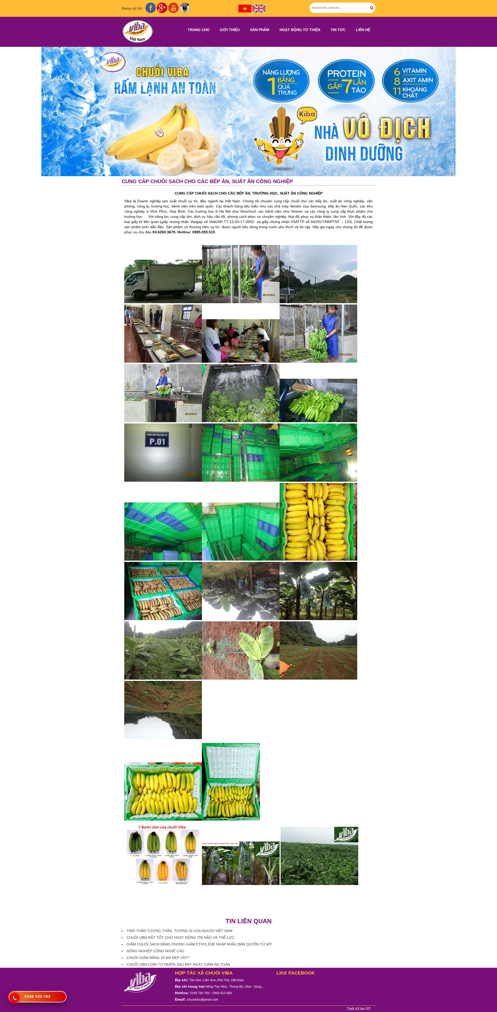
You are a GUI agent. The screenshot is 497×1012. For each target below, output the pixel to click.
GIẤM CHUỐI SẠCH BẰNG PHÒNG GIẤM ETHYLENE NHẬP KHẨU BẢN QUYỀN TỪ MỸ (199, 944)
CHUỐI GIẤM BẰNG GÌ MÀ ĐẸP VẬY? (158, 958)
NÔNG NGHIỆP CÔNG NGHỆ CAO (155, 951)
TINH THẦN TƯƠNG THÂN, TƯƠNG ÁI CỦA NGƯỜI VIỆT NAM (179, 931)
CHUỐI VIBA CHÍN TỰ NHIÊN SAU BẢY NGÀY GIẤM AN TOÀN (178, 964)
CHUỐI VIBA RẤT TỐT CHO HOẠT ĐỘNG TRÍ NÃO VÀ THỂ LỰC (181, 937)
